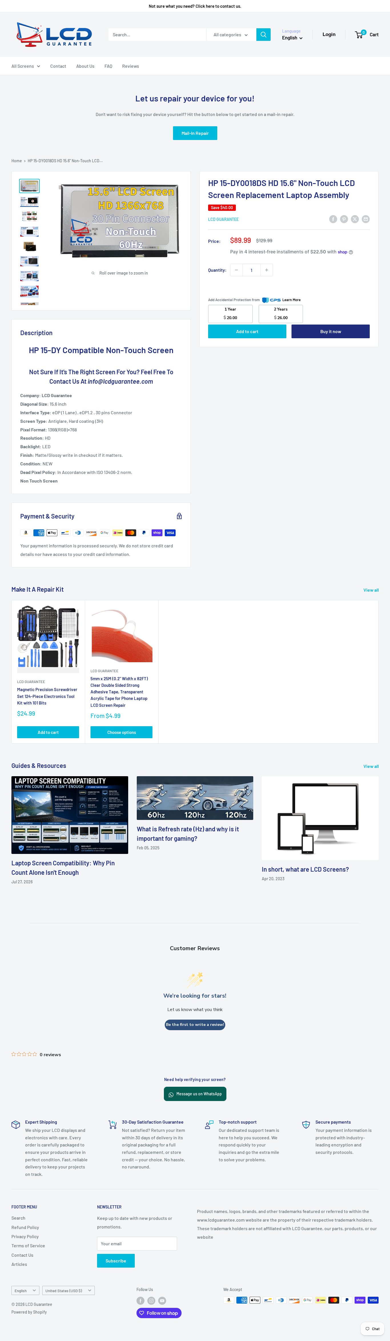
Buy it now (330, 331)
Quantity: (217, 270)
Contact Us (22, 1255)
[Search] (263, 34)
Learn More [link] (291, 299)
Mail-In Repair (195, 133)
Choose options (121, 731)
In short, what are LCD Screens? (305, 869)
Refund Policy (25, 1227)
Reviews (130, 66)
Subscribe (116, 1260)
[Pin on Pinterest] (344, 218)
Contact (58, 66)
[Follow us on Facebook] (140, 1301)
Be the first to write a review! (195, 1024)
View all (371, 590)
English (21, 1290)
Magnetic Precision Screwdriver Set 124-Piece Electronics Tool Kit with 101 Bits (47, 696)
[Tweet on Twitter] (355, 218)
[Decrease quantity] (236, 270)
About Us (85, 66)
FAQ (108, 66)
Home (16, 160)
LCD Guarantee (223, 219)
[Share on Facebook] (333, 218)
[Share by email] (366, 218)
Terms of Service (28, 1245)
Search (18, 1217)
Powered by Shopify (29, 1312)
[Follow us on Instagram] (151, 1301)
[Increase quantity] (267, 270)
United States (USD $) (63, 1290)
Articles (19, 1264)
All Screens (22, 66)
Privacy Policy (25, 1236)
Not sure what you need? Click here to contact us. (195, 6)
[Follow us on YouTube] (162, 1301)
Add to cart (247, 331)
